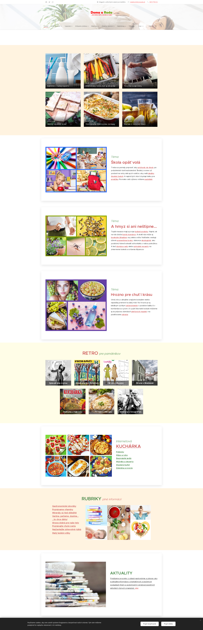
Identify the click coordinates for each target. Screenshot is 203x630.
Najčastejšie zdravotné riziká (66, 529)
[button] (152, 26)
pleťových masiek (139, 311)
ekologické (146, 240)
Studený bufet (123, 465)
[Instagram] (52, 2)
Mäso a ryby (122, 455)
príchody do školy (146, 167)
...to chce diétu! (59, 519)
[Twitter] (49, 2)
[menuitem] (47, 26)
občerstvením (132, 305)
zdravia (125, 314)
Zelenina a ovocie (124, 468)
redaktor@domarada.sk (137, 2)
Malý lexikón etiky (61, 533)
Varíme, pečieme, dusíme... (65, 516)
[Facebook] (46, 2)
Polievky (120, 452)
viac (137, 588)
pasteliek (148, 179)
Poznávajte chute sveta (64, 526)
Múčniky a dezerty (125, 461)
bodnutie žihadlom (119, 237)
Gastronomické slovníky (64, 506)
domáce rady (122, 246)
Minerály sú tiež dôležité (64, 513)
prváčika (114, 179)
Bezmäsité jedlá (123, 458)
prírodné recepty (141, 246)
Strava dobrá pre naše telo (65, 523)
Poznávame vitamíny (62, 509)
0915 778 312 (154, 2)
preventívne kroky (125, 240)
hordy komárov (129, 234)
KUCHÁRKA (128, 446)
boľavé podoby (141, 231)
